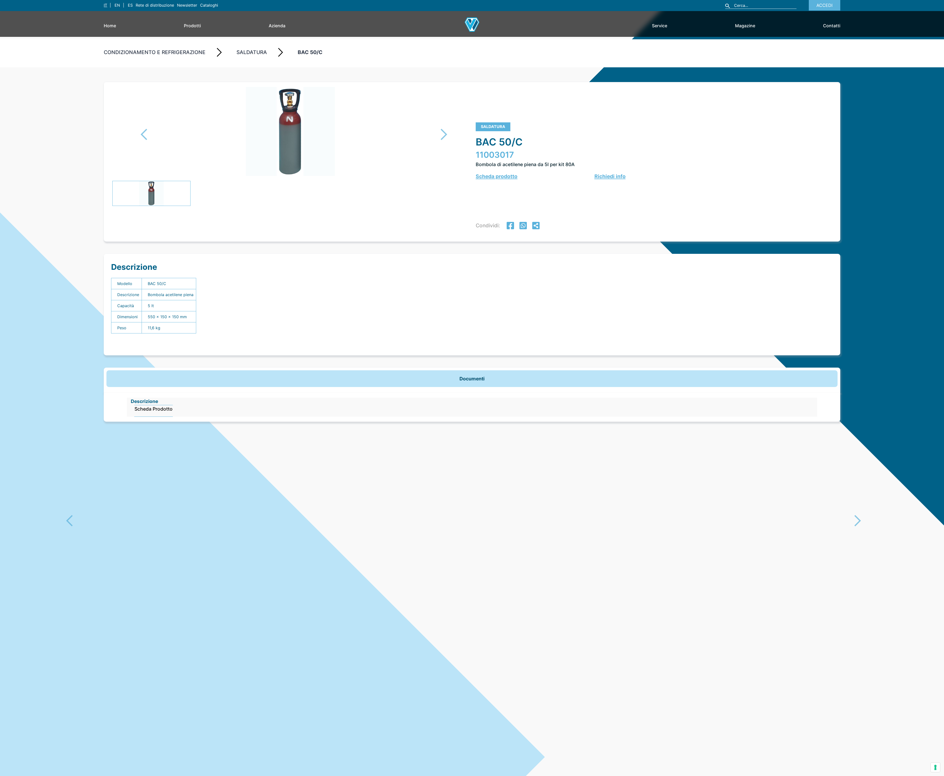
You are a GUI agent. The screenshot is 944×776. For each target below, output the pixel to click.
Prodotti (192, 25)
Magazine (745, 25)
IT (105, 5)
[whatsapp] (523, 226)
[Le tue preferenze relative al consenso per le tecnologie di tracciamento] (935, 767)
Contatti (831, 25)
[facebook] (510, 226)
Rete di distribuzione (155, 5)
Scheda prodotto (496, 176)
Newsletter (187, 5)
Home (110, 25)
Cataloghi (209, 5)
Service (659, 25)
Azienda (277, 25)
